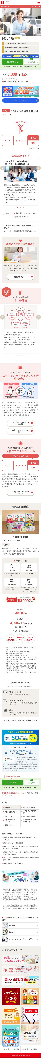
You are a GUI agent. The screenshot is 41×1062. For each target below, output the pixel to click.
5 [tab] (23, 207)
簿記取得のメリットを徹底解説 (13, 843)
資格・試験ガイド (21, 217)
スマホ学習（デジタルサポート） (29, 820)
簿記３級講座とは (29, 807)
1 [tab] (17, 207)
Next (38, 168)
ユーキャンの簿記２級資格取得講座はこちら (20, 231)
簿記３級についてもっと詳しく (26, 213)
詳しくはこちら (20, 100)
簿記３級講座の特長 (29, 816)
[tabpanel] (20, 181)
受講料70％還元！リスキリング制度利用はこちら (21, 66)
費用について (9, 825)
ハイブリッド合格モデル (29, 812)
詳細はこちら (34, 148)
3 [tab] (20, 207)
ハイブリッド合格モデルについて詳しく (20, 423)
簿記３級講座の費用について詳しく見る (15, 81)
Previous (2, 168)
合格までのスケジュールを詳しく (20, 492)
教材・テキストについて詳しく (20, 431)
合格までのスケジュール (10, 820)
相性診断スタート (20, 277)
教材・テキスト (10, 816)
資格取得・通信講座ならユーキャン (13, 793)
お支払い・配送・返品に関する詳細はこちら (21, 720)
